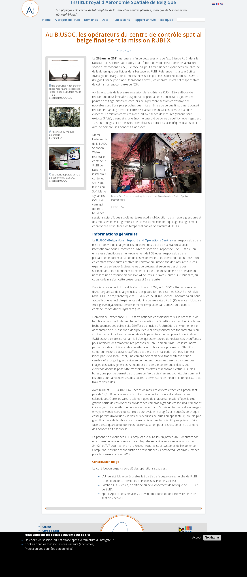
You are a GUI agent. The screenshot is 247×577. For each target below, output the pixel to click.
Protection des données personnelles (49, 548)
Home (46, 20)
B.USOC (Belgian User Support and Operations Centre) (134, 240)
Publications (121, 20)
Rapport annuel (145, 20)
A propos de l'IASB (67, 20)
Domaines (91, 20)
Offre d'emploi (50, 530)
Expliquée (166, 20)
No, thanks (212, 537)
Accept (196, 537)
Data (105, 20)
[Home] (32, 8)
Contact (46, 526)
